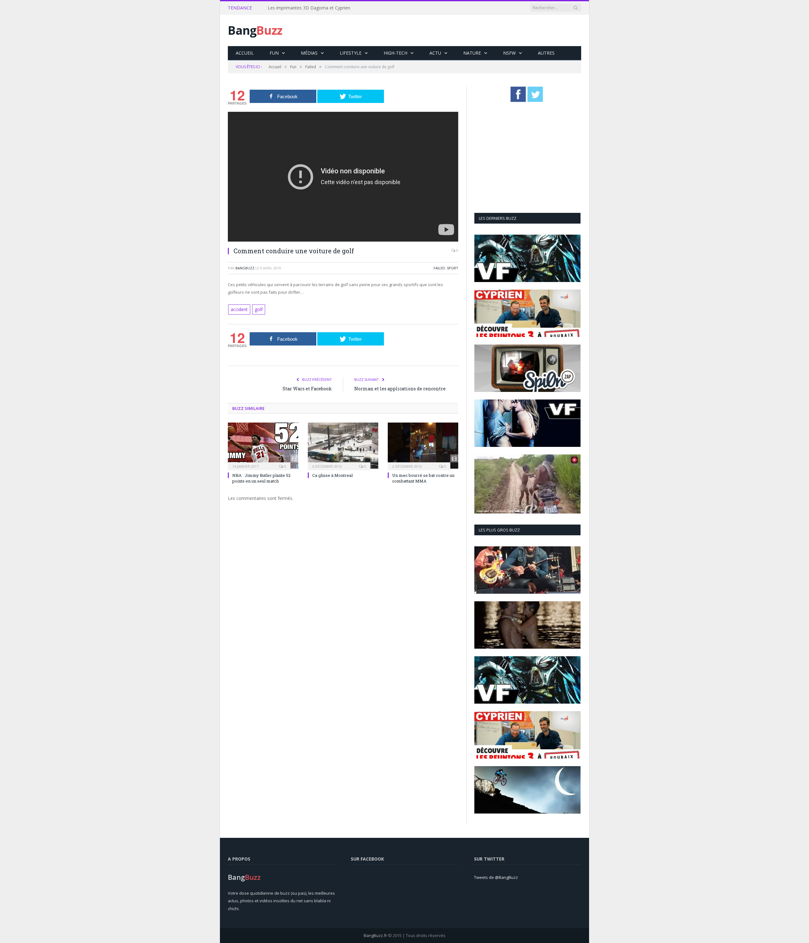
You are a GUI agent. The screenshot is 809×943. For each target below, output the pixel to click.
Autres (546, 53)
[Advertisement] (466, 30)
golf (257, 309)
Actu (435, 53)
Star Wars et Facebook (307, 388)
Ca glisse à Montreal (332, 475)
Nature (472, 53)
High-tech (395, 53)
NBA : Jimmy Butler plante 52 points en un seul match (261, 477)
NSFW (509, 53)
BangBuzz (244, 268)
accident (239, 309)
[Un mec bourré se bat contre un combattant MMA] (423, 445)
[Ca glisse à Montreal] (343, 445)
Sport (452, 268)
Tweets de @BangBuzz (496, 877)
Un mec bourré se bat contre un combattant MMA (423, 477)
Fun (274, 53)
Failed (439, 268)
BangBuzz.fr (375, 935)
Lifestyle (351, 53)
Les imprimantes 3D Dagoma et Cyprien (309, 8)
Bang (255, 30)
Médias (309, 53)
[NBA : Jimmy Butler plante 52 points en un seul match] (263, 445)
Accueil (245, 53)
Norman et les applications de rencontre (400, 388)
